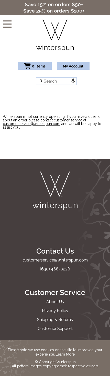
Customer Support (55, 328)
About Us (55, 301)
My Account (73, 66)
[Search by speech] (73, 81)
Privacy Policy (55, 310)
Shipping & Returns (55, 319)
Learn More (65, 354)
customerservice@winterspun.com (31, 124)
